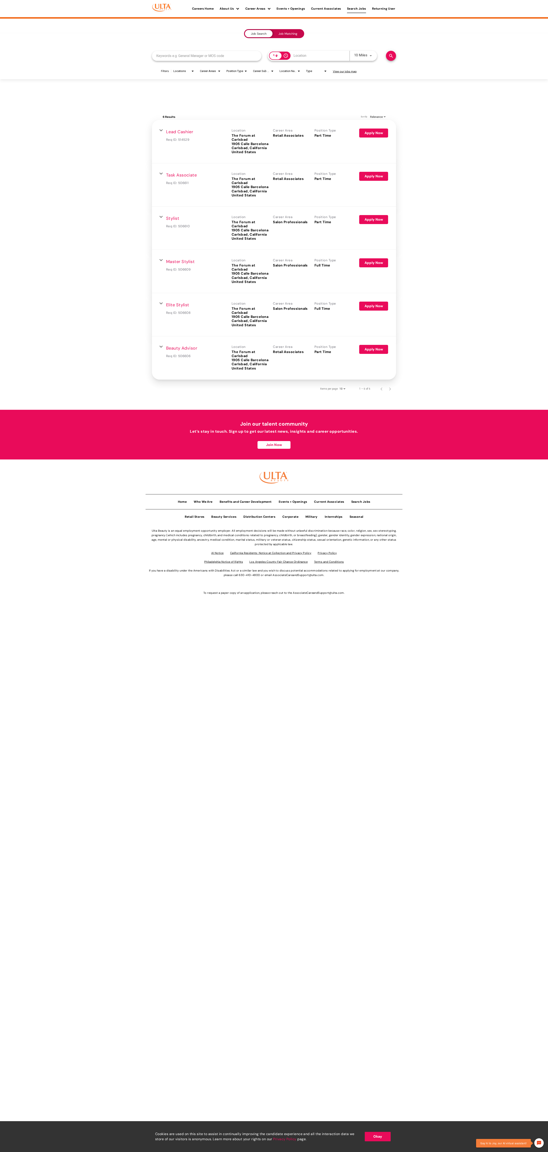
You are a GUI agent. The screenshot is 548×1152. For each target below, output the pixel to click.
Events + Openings (291, 8)
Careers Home (203, 8)
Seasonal (356, 517)
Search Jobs (356, 8)
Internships (333, 517)
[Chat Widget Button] (539, 1143)
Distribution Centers (259, 517)
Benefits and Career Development (246, 502)
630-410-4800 (249, 575)
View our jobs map (345, 71)
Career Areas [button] (255, 8)
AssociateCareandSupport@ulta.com (298, 575)
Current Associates (326, 8)
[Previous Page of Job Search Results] (381, 388)
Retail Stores (194, 517)
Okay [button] (377, 1136)
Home (182, 502)
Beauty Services (223, 517)
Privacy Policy (284, 1139)
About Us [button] (227, 8)
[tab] (258, 33)
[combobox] (206, 56)
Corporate (290, 517)
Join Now (274, 445)
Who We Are (203, 502)
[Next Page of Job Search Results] (390, 388)
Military (311, 517)
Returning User (383, 8)
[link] (274, 141)
